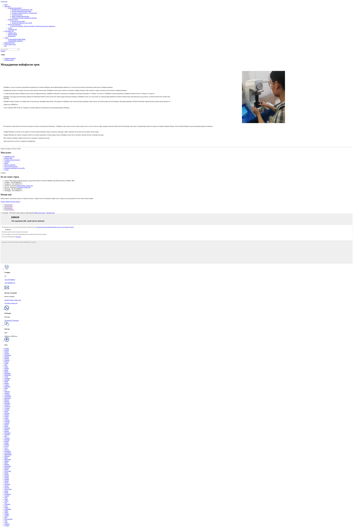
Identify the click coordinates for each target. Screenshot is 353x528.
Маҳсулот (7, 6)
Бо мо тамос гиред (10, 44)
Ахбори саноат (9, 60)
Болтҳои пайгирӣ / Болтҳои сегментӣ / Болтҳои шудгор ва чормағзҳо (33, 26)
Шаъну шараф (12, 34)
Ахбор (6, 38)
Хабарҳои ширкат (10, 58)
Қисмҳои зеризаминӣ (15, 8)
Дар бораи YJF (9, 31)
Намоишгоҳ (12, 36)
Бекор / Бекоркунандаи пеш (20, 16)
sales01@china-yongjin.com (24, 185)
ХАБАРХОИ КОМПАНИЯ (16, 39)
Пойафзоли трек (9, 156)
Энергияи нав (12, 29)
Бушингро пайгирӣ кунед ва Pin (22, 23)
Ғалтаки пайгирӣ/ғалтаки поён (21, 11)
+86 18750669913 (9, 279)
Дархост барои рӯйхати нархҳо (10, 201)
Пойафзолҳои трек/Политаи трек (22, 9)
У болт (10, 28)
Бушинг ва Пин (13, 19)
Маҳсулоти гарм (40, 213)
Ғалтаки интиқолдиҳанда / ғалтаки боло (24, 13)
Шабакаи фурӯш (9, 43)
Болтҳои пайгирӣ (9, 165)
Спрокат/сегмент (17, 14)
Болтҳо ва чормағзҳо (14, 24)
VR (5, 46)
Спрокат (7, 161)
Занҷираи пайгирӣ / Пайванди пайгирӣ (24, 18)
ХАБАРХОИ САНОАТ (15, 41)
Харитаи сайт (50, 213)
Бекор (6, 163)
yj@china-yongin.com (23, 187)
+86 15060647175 (9, 283)
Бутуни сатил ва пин (18, 21)
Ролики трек (8, 158)
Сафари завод (12, 33)
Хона (6, 4)
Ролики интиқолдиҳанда (12, 160)
